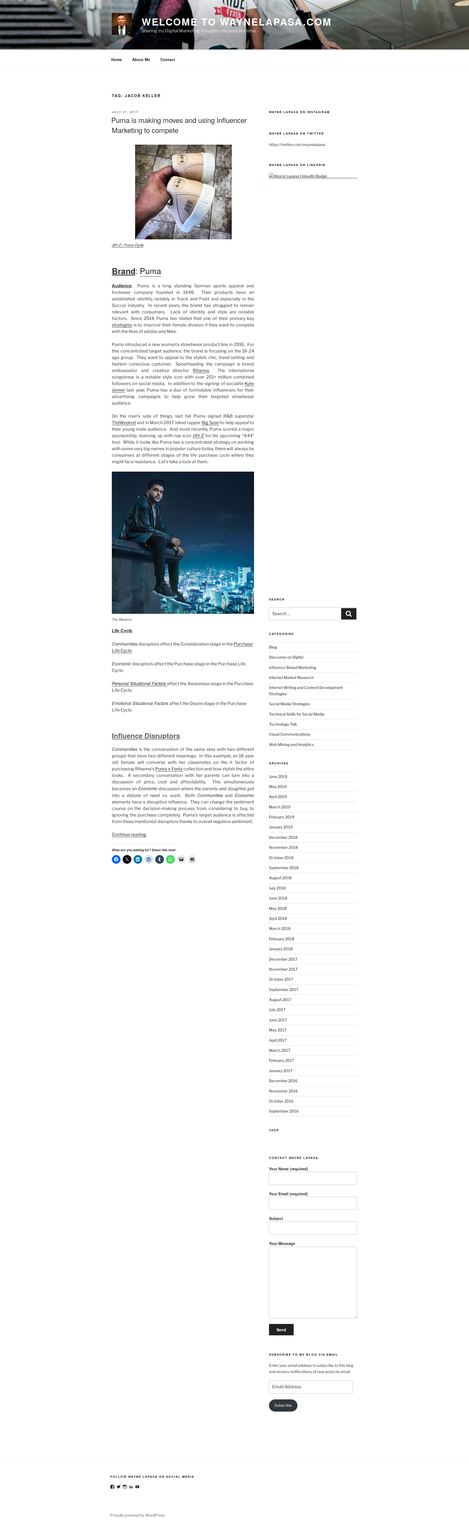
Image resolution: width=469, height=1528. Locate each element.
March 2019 (279, 807)
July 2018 (277, 888)
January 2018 (281, 948)
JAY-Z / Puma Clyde (128, 244)
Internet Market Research (291, 677)
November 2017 (283, 969)
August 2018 (280, 877)
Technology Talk (283, 724)
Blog (273, 647)
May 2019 (278, 786)
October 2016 (281, 1101)
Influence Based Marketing (292, 667)
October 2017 (281, 979)
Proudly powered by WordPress (137, 1515)
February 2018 (281, 938)
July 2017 (277, 1009)
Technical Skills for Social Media (296, 714)
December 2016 (283, 1080)
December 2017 (283, 959)
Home (116, 59)
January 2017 (280, 1070)
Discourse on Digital (286, 657)
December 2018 (283, 837)
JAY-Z (198, 435)
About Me (141, 59)
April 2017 (278, 1040)
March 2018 (279, 928)
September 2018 (284, 867)
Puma (150, 271)
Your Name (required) (288, 1168)
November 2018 (283, 847)
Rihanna (201, 370)
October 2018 (281, 857)
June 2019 (278, 776)
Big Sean (210, 422)
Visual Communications (289, 734)
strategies (122, 325)
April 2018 (278, 918)
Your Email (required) (288, 1193)
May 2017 (277, 1030)
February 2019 (281, 817)
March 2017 (279, 1050)
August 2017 (280, 999)
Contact (167, 59)
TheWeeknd (124, 422)
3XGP (274, 1130)
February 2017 (281, 1060)
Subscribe (283, 1405)
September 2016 (284, 1111)
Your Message (282, 1243)
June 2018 (278, 898)
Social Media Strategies (289, 703)
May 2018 (278, 908)
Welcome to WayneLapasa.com (237, 21)
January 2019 (281, 827)
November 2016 (283, 1091)
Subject (276, 1218)
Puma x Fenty (168, 768)
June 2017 (278, 1020)
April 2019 (278, 796)
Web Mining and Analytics (291, 744)
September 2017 (283, 989)
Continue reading (129, 834)
